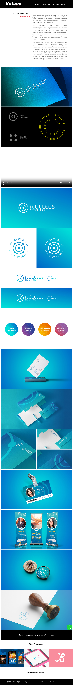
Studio (44, 4)
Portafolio (38, 4)
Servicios (51, 4)
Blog (57, 4)
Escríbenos (64, 4)
